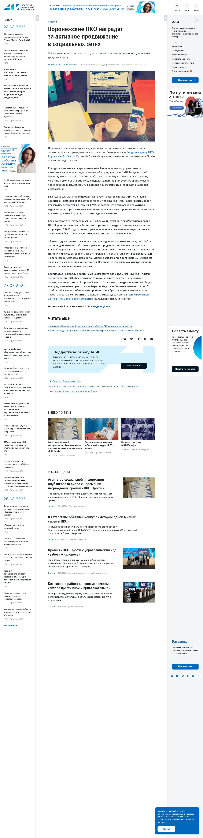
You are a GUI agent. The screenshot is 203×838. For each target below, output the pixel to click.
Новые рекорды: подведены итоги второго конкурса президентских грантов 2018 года (96, 330)
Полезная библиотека (183, 63)
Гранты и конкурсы (67, 455)
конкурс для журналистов (66, 386)
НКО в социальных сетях (109, 386)
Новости (52, 21)
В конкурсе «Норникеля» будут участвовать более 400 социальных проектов (90, 326)
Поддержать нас (180, 71)
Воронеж (57, 381)
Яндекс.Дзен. (102, 306)
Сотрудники (178, 50)
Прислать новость (181, 59)
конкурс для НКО (88, 386)
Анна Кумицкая (55, 64)
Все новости (10, 625)
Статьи (51, 573)
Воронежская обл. (72, 381)
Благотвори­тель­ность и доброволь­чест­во (100, 64)
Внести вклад (133, 365)
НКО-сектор (126, 64)
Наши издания (179, 67)
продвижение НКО (131, 386)
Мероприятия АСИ (181, 55)
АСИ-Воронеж (71, 64)
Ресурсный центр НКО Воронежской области (75, 391)
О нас (174, 42)
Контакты (177, 46)
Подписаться (185, 80)
